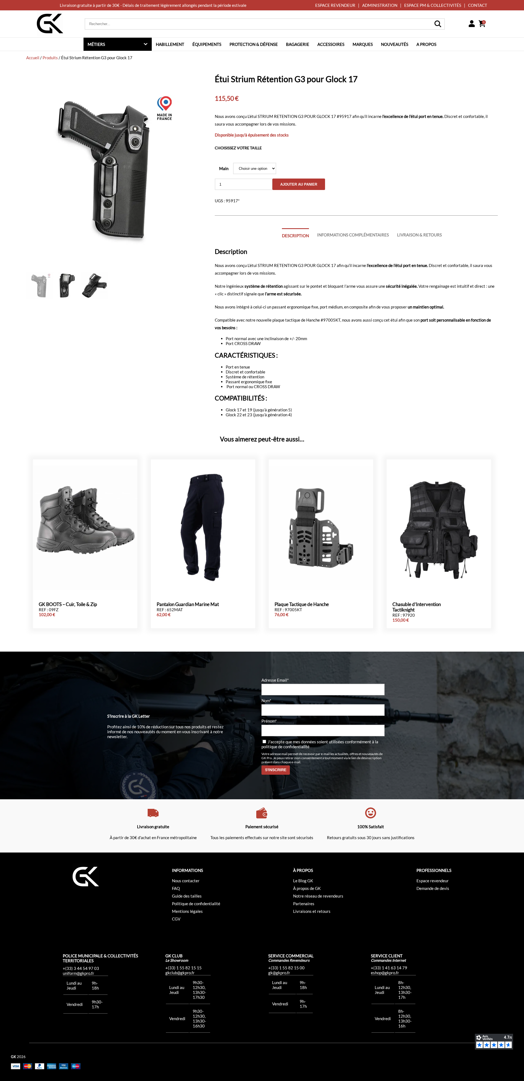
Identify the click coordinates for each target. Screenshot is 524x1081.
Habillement (170, 44)
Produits (50, 57)
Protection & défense (254, 44)
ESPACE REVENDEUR (335, 5)
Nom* (266, 700)
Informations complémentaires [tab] (353, 234)
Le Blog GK (303, 880)
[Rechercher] (438, 24)
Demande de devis (432, 888)
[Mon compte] (471, 24)
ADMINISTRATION (379, 5)
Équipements (206, 44)
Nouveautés (394, 44)
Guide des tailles (187, 895)
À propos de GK (307, 888)
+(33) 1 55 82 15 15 (183, 967)
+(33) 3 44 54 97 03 (81, 968)
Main (223, 168)
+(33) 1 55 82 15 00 (286, 967)
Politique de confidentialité (196, 903)
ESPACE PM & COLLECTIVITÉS (432, 5)
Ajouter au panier (298, 184)
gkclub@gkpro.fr (180, 972)
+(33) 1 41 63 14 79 (389, 967)
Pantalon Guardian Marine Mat (188, 604)
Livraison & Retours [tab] (419, 234)
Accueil (32, 57)
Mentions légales (187, 911)
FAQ (176, 888)
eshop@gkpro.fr (385, 972)
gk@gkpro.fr (279, 972)
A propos (426, 44)
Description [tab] (295, 235)
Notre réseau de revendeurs (318, 895)
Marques (363, 44)
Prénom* (269, 720)
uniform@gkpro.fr (78, 973)
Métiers (96, 44)
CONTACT (477, 5)
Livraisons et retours (312, 911)
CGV (176, 918)
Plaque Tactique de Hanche (302, 604)
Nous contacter (186, 880)
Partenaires (303, 903)
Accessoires (330, 44)
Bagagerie (297, 44)
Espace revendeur (432, 880)
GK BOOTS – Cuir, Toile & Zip (68, 604)
